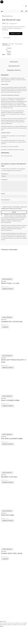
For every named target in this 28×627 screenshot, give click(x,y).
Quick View (3, 281)
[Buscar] (19, 6)
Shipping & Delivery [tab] (14, 70)
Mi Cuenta (3, 576)
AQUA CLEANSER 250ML (10, 400)
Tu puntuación (4, 173)
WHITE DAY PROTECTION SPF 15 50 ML (13, 361)
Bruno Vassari (8, 614)
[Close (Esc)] (1, 618)
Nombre (3, 193)
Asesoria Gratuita (5, 581)
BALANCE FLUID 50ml (9, 477)
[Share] (4, 618)
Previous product (22, 11)
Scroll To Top (3, 621)
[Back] (2, 11)
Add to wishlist (7, 37)
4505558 (16, 592)
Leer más (5, 327)
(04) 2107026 (10, 612)
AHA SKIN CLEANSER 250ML (12, 438)
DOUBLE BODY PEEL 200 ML (12, 553)
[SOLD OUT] (14, 303)
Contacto (3, 599)
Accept (1, 626)
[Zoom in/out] (11, 618)
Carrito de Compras (5, 577)
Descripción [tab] (14, 62)
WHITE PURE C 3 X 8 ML (10, 283)
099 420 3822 (11, 590)
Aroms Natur (11, 43)
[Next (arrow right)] (4, 620)
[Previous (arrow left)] (1, 620)
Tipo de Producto (6, 45)
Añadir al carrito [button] (8, 288)
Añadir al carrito (16, 33)
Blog (2, 598)
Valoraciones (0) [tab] (14, 66)
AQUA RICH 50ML (7, 515)
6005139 (16, 612)
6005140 (21, 612)
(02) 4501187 (10, 592)
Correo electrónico (5, 199)
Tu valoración (4, 179)
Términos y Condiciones (6, 601)
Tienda (2, 579)
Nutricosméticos (18, 43)
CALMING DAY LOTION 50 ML (12, 321)
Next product (26, 11)
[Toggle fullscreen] (8, 618)
